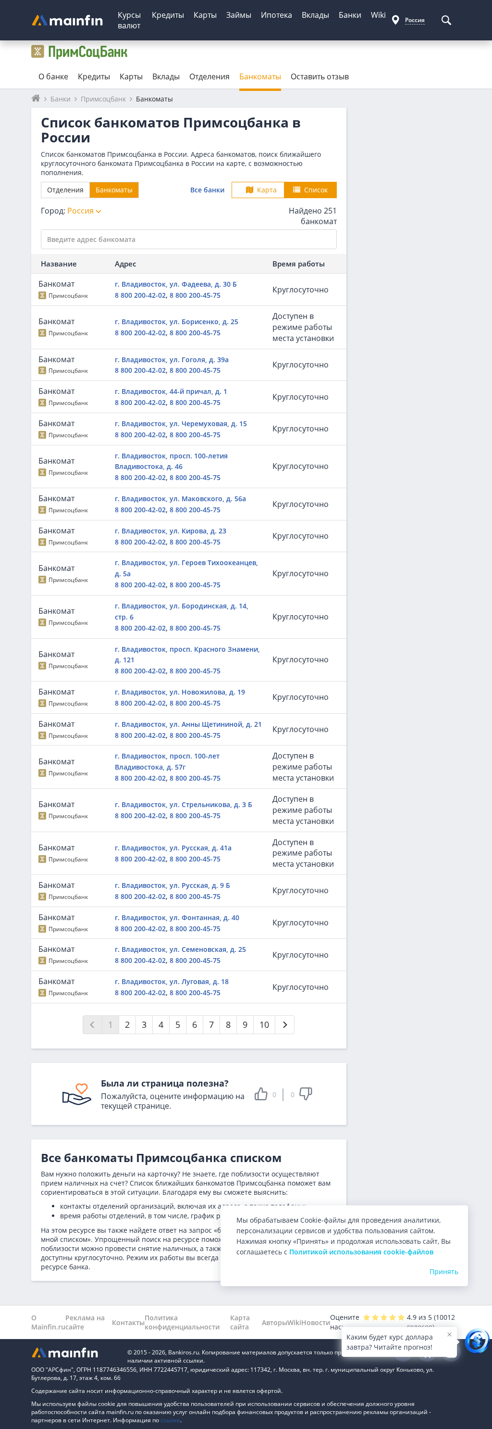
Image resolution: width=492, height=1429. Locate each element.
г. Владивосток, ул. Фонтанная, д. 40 (177, 917)
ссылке (170, 1420)
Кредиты (168, 15)
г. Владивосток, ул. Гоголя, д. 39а (172, 359)
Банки (350, 15)
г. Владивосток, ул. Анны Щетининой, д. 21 (188, 724)
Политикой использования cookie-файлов (361, 1251)
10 (264, 1024)
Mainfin (74, 1352)
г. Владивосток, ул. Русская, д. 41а (173, 847)
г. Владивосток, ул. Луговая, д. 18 (172, 981)
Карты (205, 15)
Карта (267, 189)
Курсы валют (129, 20)
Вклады (315, 15)
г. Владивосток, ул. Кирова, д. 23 (170, 530)
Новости (315, 1322)
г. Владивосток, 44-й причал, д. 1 (171, 391)
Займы (238, 15)
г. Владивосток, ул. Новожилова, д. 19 (180, 691)
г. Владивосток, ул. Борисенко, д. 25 (176, 321)
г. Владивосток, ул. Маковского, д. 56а (180, 498)
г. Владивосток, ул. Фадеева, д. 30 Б (176, 284)
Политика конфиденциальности (182, 1322)
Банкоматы (260, 76)
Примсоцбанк (68, 295)
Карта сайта (240, 1322)
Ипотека (276, 15)
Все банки (207, 189)
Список (316, 189)
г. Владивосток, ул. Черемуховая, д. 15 (181, 423)
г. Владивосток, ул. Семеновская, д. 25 (180, 949)
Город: (68, 210)
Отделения (209, 76)
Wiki (378, 15)
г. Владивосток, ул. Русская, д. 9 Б (172, 885)
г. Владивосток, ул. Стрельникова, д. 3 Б (183, 804)
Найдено (313, 216)
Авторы (274, 1322)
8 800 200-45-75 (195, 295)
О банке (53, 76)
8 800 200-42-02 (140, 295)
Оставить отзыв (320, 76)
